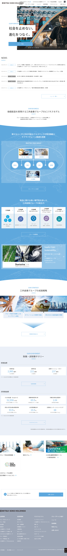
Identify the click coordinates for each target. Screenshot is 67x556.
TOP (66, 549)
